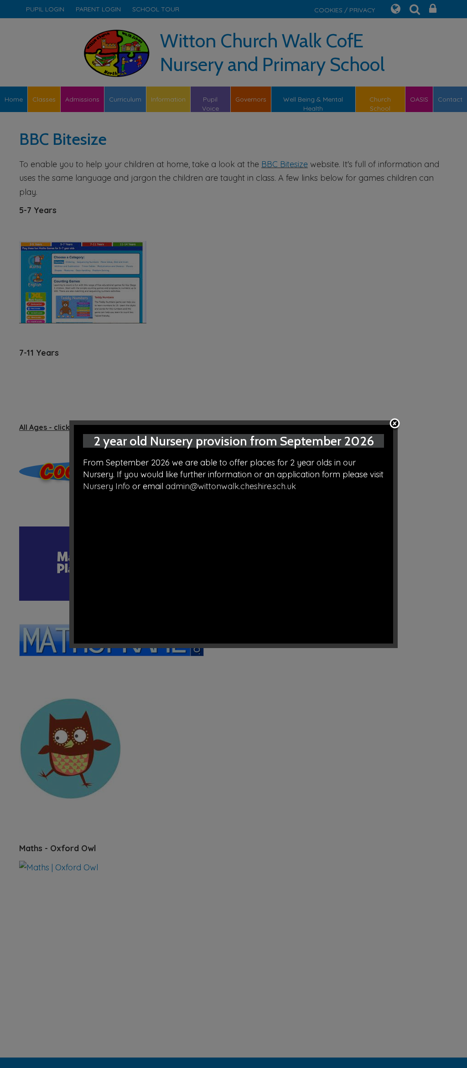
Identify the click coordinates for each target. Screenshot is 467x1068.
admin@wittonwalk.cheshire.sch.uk (231, 486)
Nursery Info (106, 486)
